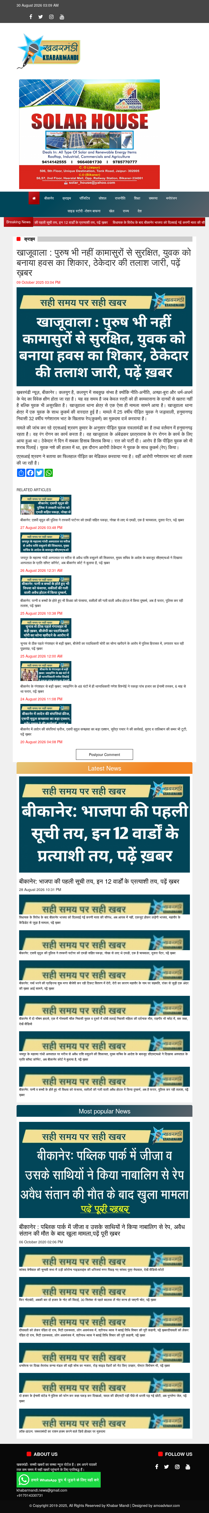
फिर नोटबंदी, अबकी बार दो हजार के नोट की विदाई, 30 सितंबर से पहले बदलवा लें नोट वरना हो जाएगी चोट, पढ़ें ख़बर (87, 1299)
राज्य (126, 210)
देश (140, 210)
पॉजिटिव (85, 198)
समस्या (153, 198)
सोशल (102, 198)
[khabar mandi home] (48, 50)
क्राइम (66, 198)
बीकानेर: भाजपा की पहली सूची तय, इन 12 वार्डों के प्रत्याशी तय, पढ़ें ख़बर (99, 880)
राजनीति (120, 198)
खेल (111, 210)
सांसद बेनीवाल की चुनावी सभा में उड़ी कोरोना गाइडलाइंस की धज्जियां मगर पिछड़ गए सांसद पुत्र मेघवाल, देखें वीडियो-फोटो (91, 1269)
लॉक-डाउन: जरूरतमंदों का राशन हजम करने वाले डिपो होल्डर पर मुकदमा (62, 1431)
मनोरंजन (171, 198)
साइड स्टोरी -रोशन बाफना (84, 210)
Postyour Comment (104, 754)
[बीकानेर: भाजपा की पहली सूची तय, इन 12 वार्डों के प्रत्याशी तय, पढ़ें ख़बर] (104, 823)
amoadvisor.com (166, 1505)
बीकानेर (49, 198)
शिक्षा (137, 198)
